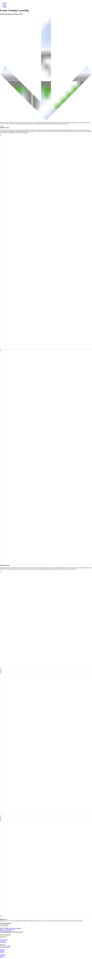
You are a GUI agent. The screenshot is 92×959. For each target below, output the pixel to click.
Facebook (2, 950)
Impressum (2, 954)
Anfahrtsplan (3, 942)
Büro (4, 4)
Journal (4, 5)
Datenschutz (3, 955)
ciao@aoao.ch (3, 940)
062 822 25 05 (4, 939)
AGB (1, 957)
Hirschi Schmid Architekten (14, 928)
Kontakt (5, 7)
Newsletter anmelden (5, 947)
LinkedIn (2, 952)
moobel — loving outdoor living (7, 929)
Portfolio (5, 3)
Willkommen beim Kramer (6, 930)
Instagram (2, 949)
